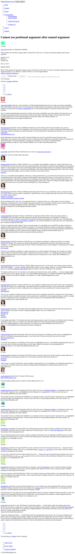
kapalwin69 (4, 132)
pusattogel (4, 339)
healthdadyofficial (6, 390)
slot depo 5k (4, 313)
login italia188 (5, 291)
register (14, 536)
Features (6, 8)
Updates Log (12, 24)
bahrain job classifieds (7, 196)
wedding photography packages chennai (12, 198)
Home (6, 5)
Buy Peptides (4, 248)
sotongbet (3, 289)
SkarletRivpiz (5, 428)
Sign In (6, 28)
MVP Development (68, 507)
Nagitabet (3, 360)
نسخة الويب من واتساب (45, 449)
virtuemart (8, 73)
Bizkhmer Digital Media (20, 269)
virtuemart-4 (14, 73)
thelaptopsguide (5, 127)
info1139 (3, 49)
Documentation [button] (8, 15)
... (4, 92)
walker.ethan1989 (6, 105)
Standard (9, 81)
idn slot (3, 315)
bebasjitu (3, 172)
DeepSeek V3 (47, 467)
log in (8, 536)
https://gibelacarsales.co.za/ (8, 377)
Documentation (12, 16)
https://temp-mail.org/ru (44, 152)
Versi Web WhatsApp (56, 430)
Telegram (37, 488)
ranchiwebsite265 (6, 265)
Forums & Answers (13, 21)
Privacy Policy (8, 546)
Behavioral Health (50, 390)
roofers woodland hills (24, 108)
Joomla (3, 73)
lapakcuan (4, 358)
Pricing (6, 11)
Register (6, 31)
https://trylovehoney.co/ (7, 338)
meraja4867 (4, 152)
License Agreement (10, 549)
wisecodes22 (4, 505)
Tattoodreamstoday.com (7, 134)
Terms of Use (8, 543)
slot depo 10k (5, 312)
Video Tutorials (12, 18)
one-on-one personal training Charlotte (22, 220)
